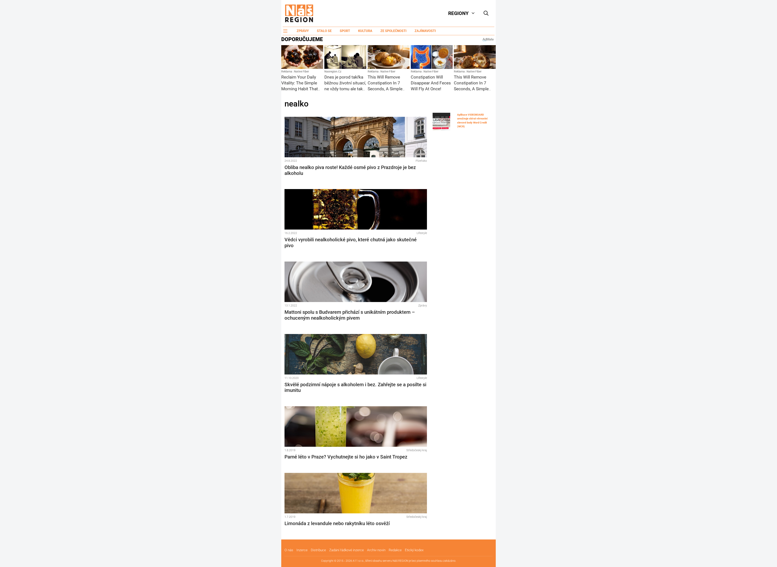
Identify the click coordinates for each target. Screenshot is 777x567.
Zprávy (303, 31)
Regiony (458, 13)
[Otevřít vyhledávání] (486, 13)
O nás (288, 550)
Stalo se (324, 31)
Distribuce (318, 550)
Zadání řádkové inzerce (346, 550)
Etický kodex (414, 550)
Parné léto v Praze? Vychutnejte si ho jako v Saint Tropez (345, 457)
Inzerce (302, 550)
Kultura (365, 31)
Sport (345, 31)
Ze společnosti (393, 31)
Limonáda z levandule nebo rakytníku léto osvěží (337, 523)
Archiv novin (376, 550)
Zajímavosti (425, 31)
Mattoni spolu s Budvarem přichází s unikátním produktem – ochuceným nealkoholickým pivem (349, 315)
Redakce (395, 550)
